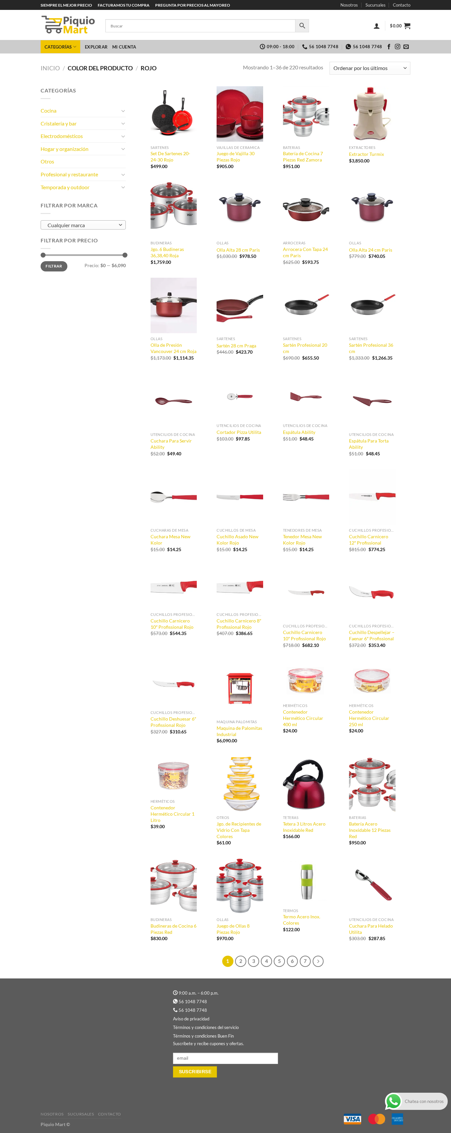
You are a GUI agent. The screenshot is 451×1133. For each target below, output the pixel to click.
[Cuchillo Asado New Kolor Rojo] (240, 497)
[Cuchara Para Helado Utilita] (372, 886)
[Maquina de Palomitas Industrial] (240, 689)
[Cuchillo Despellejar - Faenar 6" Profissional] (372, 593)
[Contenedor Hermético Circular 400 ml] (306, 680)
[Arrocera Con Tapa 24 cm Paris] (306, 210)
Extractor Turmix (366, 154)
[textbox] (81, 225)
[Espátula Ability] (306, 396)
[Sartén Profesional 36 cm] (372, 306)
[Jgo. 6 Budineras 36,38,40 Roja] (174, 210)
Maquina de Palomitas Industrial (239, 731)
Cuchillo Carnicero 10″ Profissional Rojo (172, 624)
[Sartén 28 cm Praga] (240, 306)
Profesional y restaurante (69, 174)
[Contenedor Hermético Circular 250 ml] (372, 680)
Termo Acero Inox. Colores (301, 920)
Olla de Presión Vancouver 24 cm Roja (173, 348)
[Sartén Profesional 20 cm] (306, 306)
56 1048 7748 (193, 1001)
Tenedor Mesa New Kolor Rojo (302, 540)
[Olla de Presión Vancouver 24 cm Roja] (174, 306)
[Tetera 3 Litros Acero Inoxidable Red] (306, 784)
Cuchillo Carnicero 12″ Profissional (368, 540)
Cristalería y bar (59, 123)
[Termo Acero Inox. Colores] (306, 881)
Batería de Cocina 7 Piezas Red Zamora (303, 156)
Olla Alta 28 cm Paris (238, 250)
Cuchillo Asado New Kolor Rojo (238, 540)
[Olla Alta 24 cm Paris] (372, 210)
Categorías (58, 47)
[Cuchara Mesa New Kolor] (174, 497)
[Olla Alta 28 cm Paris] (240, 210)
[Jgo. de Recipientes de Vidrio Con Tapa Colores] (240, 784)
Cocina (48, 110)
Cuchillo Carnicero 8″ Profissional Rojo (239, 624)
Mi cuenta (124, 47)
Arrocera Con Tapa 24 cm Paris (305, 252)
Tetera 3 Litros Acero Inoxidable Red (304, 827)
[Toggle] (123, 111)
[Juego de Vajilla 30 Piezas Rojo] (240, 114)
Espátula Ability (299, 432)
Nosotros (349, 5)
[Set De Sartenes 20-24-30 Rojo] (174, 114)
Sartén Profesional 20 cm (305, 348)
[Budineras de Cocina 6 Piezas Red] (174, 886)
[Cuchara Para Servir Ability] (174, 401)
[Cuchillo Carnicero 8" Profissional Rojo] (240, 587)
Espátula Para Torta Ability (369, 444)
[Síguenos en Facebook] (389, 47)
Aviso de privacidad (191, 1018)
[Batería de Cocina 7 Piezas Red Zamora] (306, 114)
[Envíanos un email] (406, 47)
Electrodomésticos (62, 136)
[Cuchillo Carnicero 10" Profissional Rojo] (174, 587)
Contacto (401, 5)
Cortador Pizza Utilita (239, 432)
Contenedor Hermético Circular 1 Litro (172, 814)
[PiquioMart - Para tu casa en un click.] (68, 25)
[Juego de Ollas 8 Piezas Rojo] (240, 886)
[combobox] (83, 225)
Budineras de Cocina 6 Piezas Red (173, 929)
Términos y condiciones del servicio (206, 1027)
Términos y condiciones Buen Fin (203, 1036)
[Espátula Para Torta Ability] (372, 401)
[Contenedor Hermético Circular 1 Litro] (174, 776)
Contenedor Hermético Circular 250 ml (369, 718)
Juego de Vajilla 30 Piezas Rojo (236, 156)
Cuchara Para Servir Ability (171, 444)
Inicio (50, 68)
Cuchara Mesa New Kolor (171, 540)
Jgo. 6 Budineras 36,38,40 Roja (167, 252)
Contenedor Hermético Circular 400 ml (303, 718)
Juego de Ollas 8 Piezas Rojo (233, 929)
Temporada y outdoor (65, 187)
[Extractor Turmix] (372, 114)
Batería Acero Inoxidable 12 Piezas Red (370, 830)
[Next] (318, 961)
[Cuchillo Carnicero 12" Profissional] (372, 497)
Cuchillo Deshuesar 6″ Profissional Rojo (173, 722)
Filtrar (54, 266)
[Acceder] (376, 25)
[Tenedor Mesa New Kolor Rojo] (306, 497)
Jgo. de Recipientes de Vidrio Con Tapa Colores (239, 830)
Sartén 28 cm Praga (236, 345)
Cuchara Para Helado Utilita (371, 929)
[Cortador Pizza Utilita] (240, 396)
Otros (47, 161)
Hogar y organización (64, 149)
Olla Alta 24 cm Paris (370, 250)
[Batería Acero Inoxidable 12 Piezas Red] (372, 784)
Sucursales (375, 5)
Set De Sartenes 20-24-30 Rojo (170, 156)
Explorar (96, 47)
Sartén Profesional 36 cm (371, 348)
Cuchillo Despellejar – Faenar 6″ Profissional (372, 635)
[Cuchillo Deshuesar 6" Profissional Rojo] (174, 684)
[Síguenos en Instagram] (397, 47)
